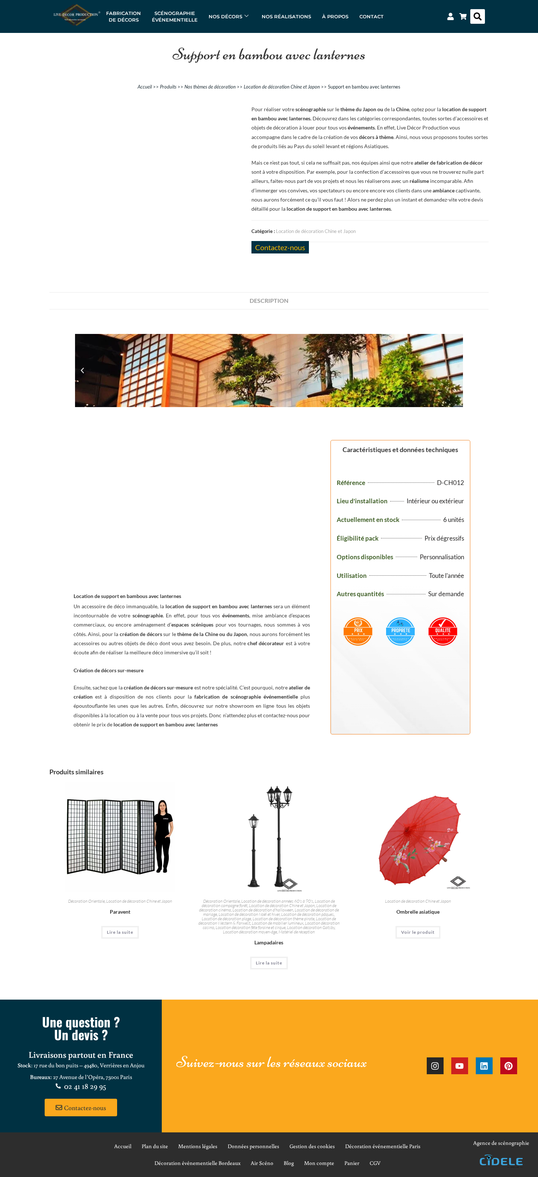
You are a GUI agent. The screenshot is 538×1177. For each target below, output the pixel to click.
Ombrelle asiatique (418, 912)
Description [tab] (269, 300)
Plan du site (155, 1146)
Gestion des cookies (312, 1146)
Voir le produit (418, 932)
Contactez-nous (280, 247)
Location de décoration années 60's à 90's (277, 901)
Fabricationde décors (123, 16)
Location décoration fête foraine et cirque (250, 927)
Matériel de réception (297, 932)
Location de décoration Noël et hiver (249, 914)
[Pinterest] (508, 1065)
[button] (477, 16)
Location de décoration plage (226, 918)
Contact (371, 16)
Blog (289, 1162)
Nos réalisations (286, 16)
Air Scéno (262, 1162)
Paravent (120, 912)
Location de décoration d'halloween (262, 910)
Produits (168, 87)
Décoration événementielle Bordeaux (197, 1162)
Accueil (145, 87)
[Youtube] (459, 1065)
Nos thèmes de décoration (210, 87)
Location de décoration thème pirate (283, 918)
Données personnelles (253, 1146)
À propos (335, 16)
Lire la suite (120, 932)
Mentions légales (197, 1146)
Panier (351, 1162)
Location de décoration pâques (307, 914)
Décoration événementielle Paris (383, 1146)
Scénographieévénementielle (175, 16)
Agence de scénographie (501, 1142)
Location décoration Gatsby (311, 927)
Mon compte (319, 1162)
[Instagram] (435, 1065)
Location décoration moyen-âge (250, 932)
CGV (375, 1162)
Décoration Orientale (86, 901)
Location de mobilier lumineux (277, 923)
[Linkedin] (484, 1065)
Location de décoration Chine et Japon (282, 87)
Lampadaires (268, 942)
